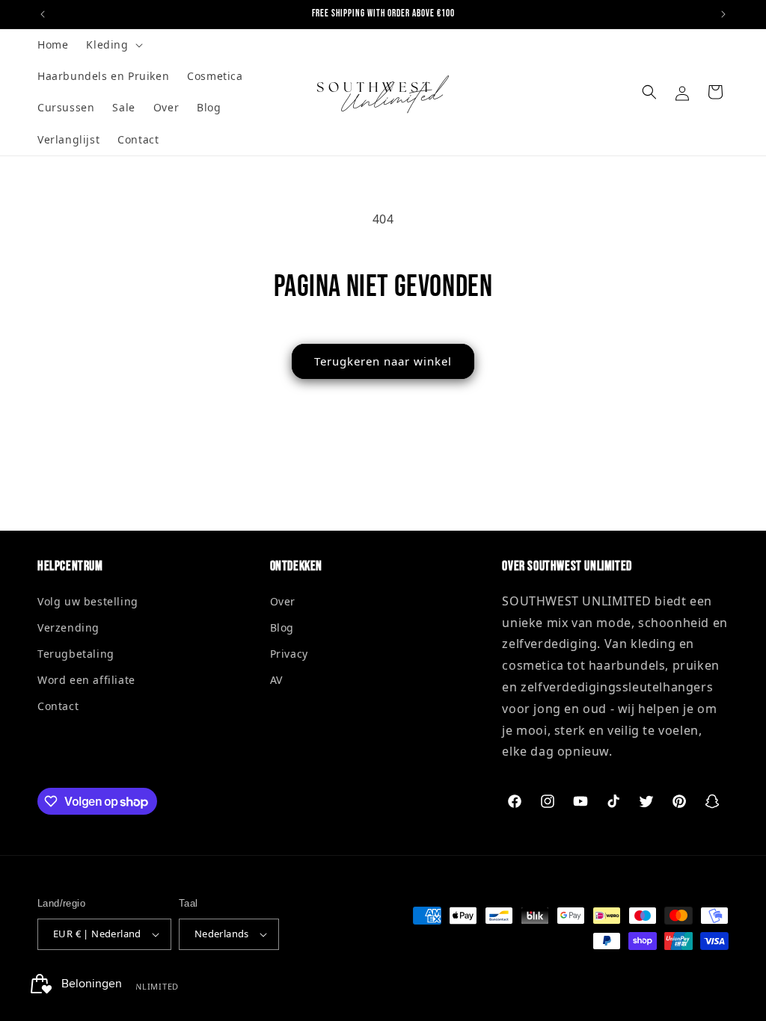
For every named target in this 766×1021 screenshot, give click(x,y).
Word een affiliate (86, 680)
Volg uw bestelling (87, 601)
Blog (282, 627)
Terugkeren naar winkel (383, 361)
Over (282, 601)
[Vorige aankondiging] (42, 14)
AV (276, 680)
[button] (112, 45)
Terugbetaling (75, 654)
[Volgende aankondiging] (723, 14)
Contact (58, 706)
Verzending (68, 627)
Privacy (289, 654)
